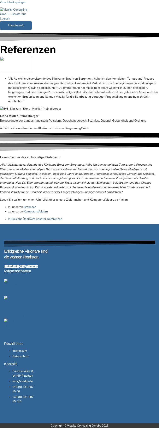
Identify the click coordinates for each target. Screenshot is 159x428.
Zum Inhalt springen (13, 2)
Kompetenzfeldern (36, 211)
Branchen (30, 207)
